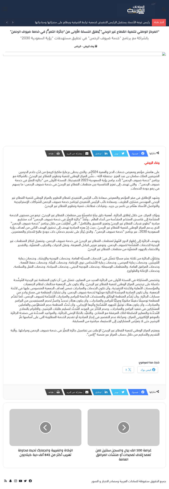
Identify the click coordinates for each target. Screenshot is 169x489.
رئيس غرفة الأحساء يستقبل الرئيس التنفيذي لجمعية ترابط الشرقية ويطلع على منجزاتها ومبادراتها (92, 22)
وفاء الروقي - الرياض (84, 46)
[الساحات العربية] (136, 9)
